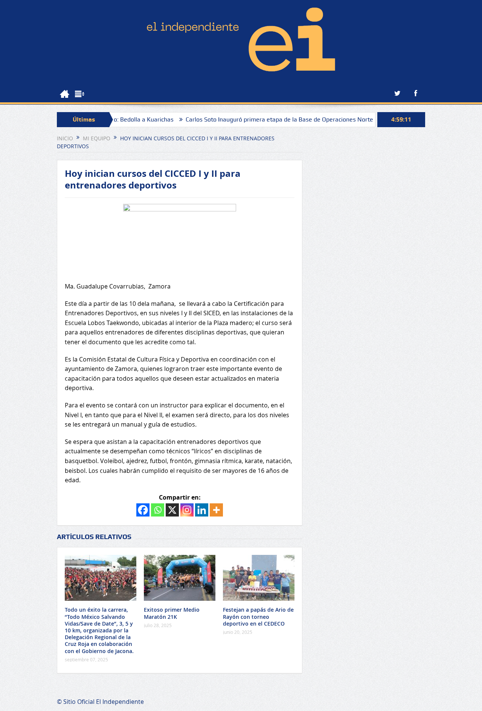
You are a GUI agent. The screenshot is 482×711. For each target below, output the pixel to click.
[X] (172, 510)
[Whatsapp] (157, 510)
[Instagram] (187, 510)
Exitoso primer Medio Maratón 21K (172, 613)
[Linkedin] (201, 510)
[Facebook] (142, 510)
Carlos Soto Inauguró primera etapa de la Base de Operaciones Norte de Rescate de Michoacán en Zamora (313, 119)
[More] (216, 510)
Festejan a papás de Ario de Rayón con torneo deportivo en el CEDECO (258, 616)
